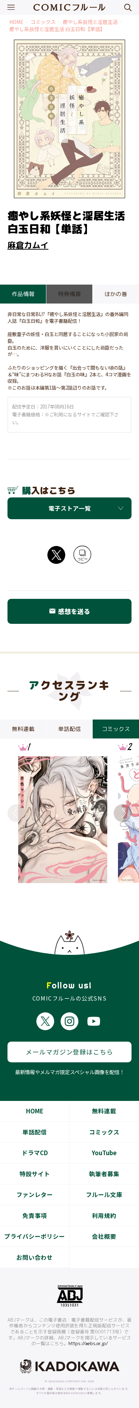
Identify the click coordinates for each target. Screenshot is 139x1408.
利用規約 (104, 1215)
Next (123, 813)
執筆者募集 (104, 1173)
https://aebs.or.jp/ (88, 1343)
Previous (16, 813)
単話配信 (34, 1132)
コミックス (43, 22)
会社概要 (104, 1236)
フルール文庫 (104, 1194)
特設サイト (35, 1173)
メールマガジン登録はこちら (69, 1051)
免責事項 (34, 1215)
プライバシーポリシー (34, 1236)
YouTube (104, 1152)
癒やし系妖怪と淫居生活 (90, 22)
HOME (16, 22)
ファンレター (34, 1194)
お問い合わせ (34, 1257)
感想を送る (69, 611)
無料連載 (104, 1111)
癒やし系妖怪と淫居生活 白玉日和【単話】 (57, 29)
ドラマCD (35, 1152)
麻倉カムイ (27, 245)
